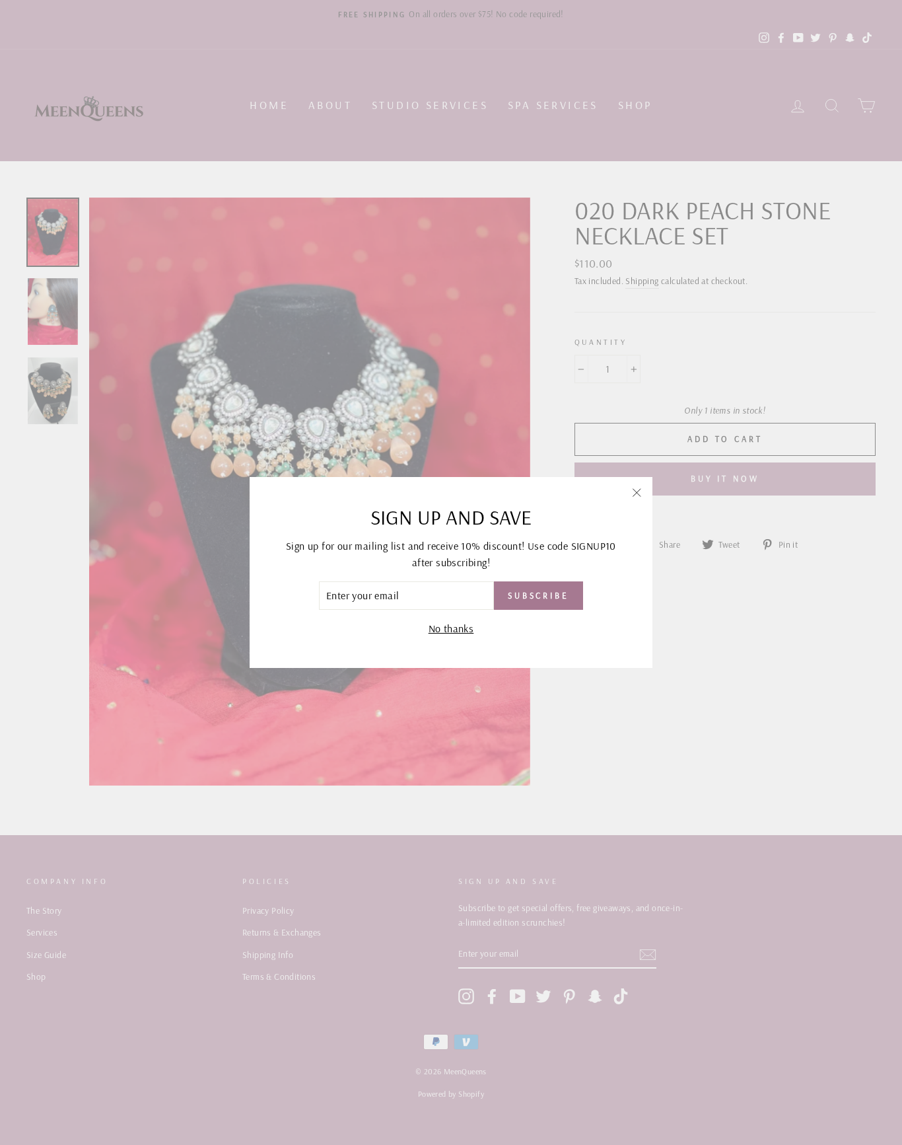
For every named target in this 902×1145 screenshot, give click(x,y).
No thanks (451, 628)
